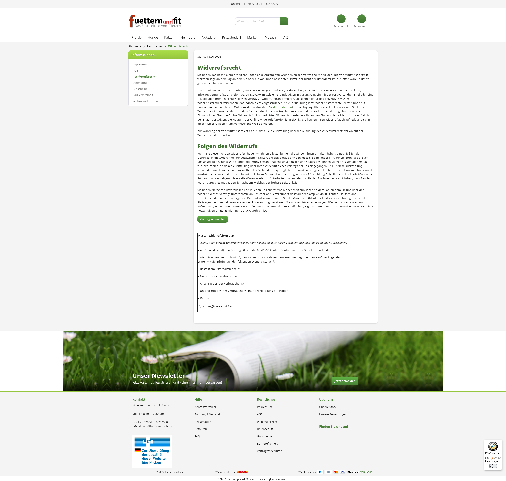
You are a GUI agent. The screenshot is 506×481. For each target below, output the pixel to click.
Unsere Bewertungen (333, 414)
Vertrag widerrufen (145, 101)
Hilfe (198, 399)
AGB (135, 70)
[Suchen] (284, 21)
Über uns (326, 399)
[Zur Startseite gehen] (155, 21)
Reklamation (203, 421)
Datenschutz (141, 83)
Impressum (140, 64)
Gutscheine (140, 89)
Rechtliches (266, 399)
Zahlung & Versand (207, 414)
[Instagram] (325, 434)
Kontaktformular (205, 407)
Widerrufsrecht (145, 76)
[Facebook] (320, 434)
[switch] (493, 466)
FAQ (197, 436)
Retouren (201, 429)
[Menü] (499, 442)
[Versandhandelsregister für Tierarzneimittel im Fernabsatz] (152, 451)
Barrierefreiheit (143, 95)
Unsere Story (327, 407)
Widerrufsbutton (281, 107)
